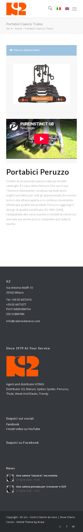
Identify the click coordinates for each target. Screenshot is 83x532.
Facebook (12, 424)
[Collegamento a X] (60, 526)
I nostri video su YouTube (23, 429)
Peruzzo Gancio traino (27, 50)
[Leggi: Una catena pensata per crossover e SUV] (10, 489)
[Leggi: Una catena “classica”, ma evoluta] (10, 478)
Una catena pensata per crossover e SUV (41, 486)
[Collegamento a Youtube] (73, 526)
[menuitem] (48, 9)
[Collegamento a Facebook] (67, 526)
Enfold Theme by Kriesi (30, 522)
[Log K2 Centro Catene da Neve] (34, 9)
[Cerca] (48, 9)
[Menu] (74, 9)
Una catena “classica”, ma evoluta (36, 475)
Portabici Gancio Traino (24, 24)
